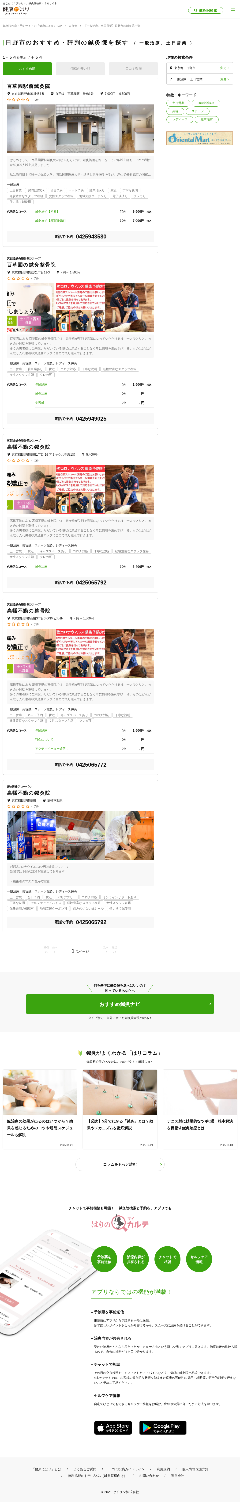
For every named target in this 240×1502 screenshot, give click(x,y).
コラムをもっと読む (120, 1164)
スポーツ (197, 111)
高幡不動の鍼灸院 (29, 446)
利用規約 (163, 1469)
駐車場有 (207, 119)
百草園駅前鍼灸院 (28, 86)
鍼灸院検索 (208, 10)
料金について (44, 739)
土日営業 (178, 103)
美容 (175, 111)
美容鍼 (39, 402)
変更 (223, 67)
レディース (180, 119)
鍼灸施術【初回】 (47, 211)
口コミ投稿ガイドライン (127, 1469)
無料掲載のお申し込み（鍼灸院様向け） (97, 1476)
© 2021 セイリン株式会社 (120, 1492)
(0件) (37, 100)
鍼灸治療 (41, 393)
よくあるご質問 (84, 1469)
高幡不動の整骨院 (29, 610)
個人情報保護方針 (195, 1469)
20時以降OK (206, 103)
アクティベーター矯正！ (52, 748)
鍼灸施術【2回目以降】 (51, 220)
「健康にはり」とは (46, 1469)
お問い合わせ (149, 1476)
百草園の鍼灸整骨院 (31, 264)
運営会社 (177, 1476)
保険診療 (41, 384)
